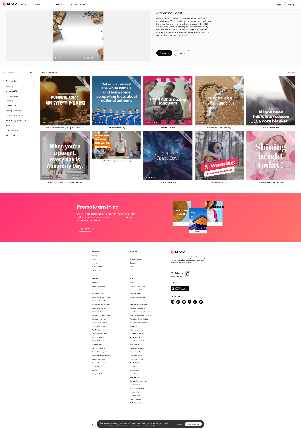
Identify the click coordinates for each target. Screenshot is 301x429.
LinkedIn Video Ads (98, 337)
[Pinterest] (201, 302)
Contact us (133, 263)
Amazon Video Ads (98, 344)
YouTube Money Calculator (139, 323)
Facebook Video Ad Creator (101, 304)
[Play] (55, 58)
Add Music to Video (136, 330)
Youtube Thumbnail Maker (139, 381)
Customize (164, 53)
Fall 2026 (9, 125)
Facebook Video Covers (138, 308)
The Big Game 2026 (14, 110)
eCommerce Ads (97, 293)
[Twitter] (189, 302)
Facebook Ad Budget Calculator (140, 315)
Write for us (96, 270)
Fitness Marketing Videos (100, 352)
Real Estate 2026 (12, 135)
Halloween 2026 (12, 130)
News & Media (97, 267)
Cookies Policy (163, 425)
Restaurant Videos (98, 359)
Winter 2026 (11, 106)
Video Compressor (136, 374)
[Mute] (60, 58)
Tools (48, 4)
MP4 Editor (133, 326)
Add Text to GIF (135, 337)
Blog (131, 267)
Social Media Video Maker (101, 297)
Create (23, 4)
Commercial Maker (98, 290)
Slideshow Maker (136, 399)
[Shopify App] (190, 288)
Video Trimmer (135, 385)
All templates (11, 81)
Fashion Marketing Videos (101, 355)
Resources (60, 4)
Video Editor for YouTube (138, 341)
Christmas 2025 (12, 91)
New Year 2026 (12, 96)
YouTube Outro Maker (99, 333)
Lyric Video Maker (136, 355)
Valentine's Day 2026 (14, 115)
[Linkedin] (195, 302)
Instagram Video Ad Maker (101, 315)
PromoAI (73, 4)
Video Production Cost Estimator (141, 312)
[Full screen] (100, 58)
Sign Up (291, 5)
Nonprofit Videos (98, 374)
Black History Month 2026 (16, 120)
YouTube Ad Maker (98, 326)
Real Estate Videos (98, 348)
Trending (9, 86)
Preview (65, 98)
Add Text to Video (136, 363)
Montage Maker (135, 392)
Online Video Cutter (136, 352)
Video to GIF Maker (136, 333)
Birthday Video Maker (137, 348)
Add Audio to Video (136, 359)
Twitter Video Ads (98, 341)
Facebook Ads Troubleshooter (140, 319)
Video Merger (134, 370)
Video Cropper (135, 396)
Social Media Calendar (137, 297)
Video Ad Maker (135, 293)
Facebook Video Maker (100, 301)
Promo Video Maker (99, 286)
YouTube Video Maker (99, 323)
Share (182, 53)
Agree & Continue (193, 424)
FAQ (131, 256)
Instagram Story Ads (99, 319)
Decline (179, 424)
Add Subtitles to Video (137, 388)
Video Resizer (134, 377)
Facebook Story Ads (99, 308)
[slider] (55, 54)
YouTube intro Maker (99, 330)
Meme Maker (134, 344)
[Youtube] (184, 302)
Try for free (85, 228)
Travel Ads (95, 366)
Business (95, 370)
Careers (94, 263)
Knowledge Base (135, 259)
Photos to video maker (137, 286)
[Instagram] (187, 274)
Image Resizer (134, 301)
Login (278, 5)
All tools (133, 282)
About (94, 259)
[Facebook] (177, 274)
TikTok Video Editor (136, 403)
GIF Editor (133, 366)
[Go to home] (11, 4)
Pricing (82, 4)
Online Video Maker (136, 290)
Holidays (9, 101)
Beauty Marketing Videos (100, 363)
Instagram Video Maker (100, 312)
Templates (36, 4)
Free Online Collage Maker (139, 304)
